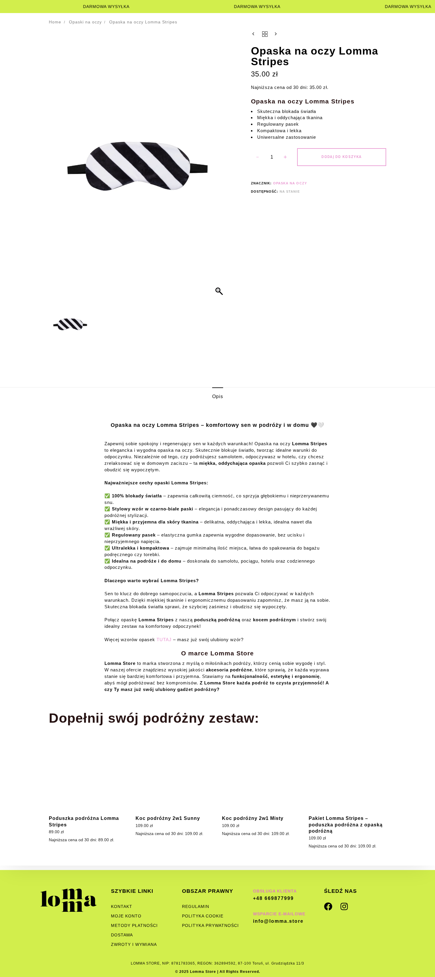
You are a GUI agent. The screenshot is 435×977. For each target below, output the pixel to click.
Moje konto (126, 916)
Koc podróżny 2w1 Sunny (168, 818)
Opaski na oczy (85, 22)
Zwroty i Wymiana (134, 944)
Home (55, 22)
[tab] (217, 396)
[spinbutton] (271, 157)
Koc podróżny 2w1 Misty (252, 818)
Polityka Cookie (202, 916)
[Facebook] (328, 906)
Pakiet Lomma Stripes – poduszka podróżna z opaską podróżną (346, 825)
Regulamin (195, 906)
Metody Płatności (134, 925)
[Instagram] (344, 906)
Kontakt (121, 906)
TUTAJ (164, 639)
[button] (219, 168)
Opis (217, 396)
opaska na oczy (290, 183)
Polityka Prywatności (210, 925)
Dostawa (122, 935)
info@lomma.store (278, 921)
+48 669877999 (273, 898)
